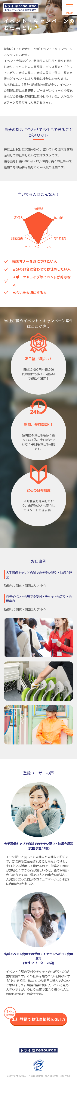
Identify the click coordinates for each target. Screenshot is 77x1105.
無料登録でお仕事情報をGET (38, 1019)
